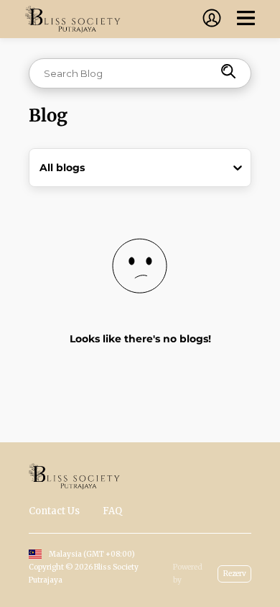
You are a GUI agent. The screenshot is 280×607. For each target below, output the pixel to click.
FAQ (112, 511)
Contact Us (54, 511)
